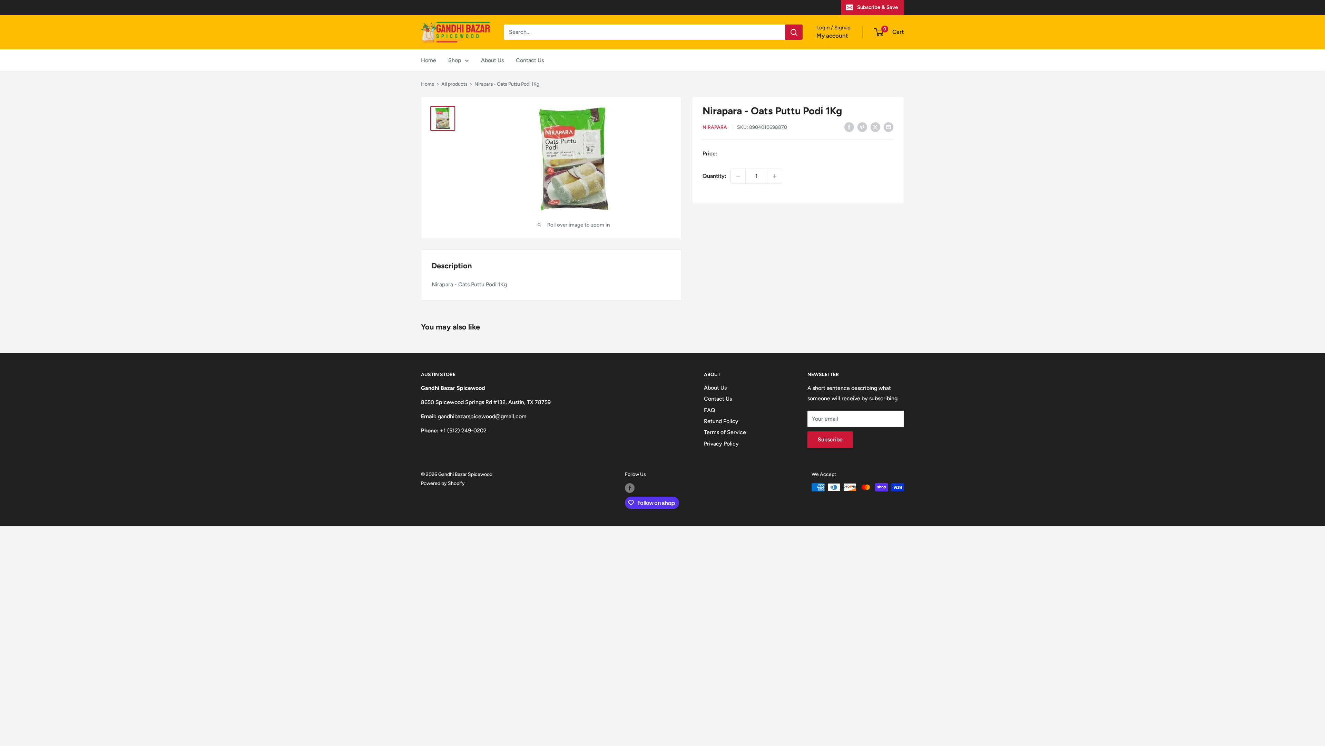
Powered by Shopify (443, 483)
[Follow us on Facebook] (630, 488)
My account (832, 35)
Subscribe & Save (877, 7)
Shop (454, 60)
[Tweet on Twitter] (875, 127)
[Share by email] (888, 127)
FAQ (709, 410)
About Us (492, 60)
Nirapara (715, 127)
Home (428, 60)
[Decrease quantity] (738, 176)
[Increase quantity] (774, 176)
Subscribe (830, 439)
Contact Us (530, 60)
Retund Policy (721, 421)
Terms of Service (725, 432)
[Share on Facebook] (849, 127)
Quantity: (714, 176)
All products (454, 84)
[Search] (794, 32)
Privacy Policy (721, 443)
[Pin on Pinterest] (862, 127)
